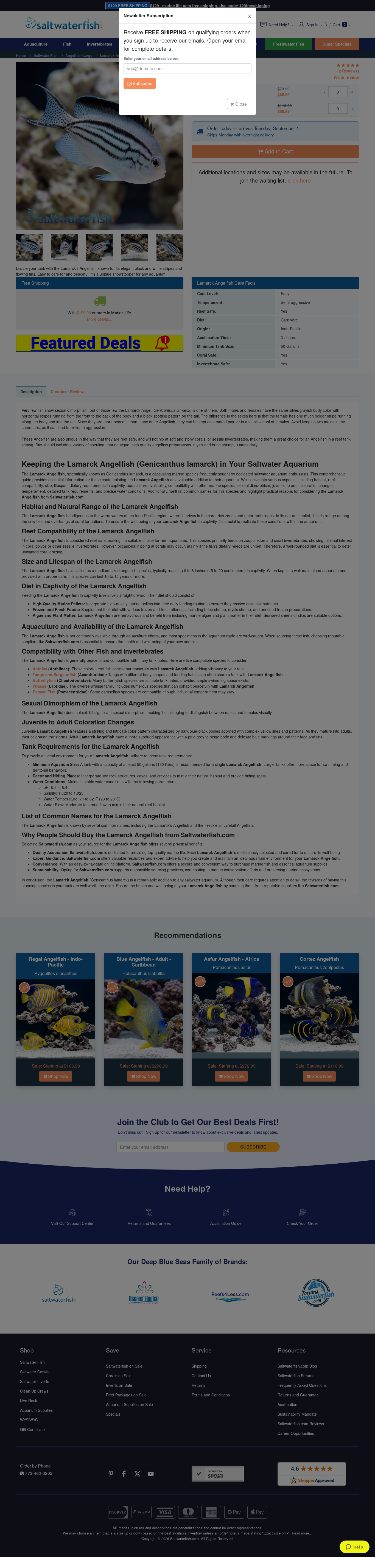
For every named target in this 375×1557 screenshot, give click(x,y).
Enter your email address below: (151, 58)
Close (240, 104)
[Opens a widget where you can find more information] (354, 1547)
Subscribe (141, 83)
